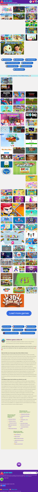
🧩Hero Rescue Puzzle (18, 438)
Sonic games (7, 326)
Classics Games (18, 59)
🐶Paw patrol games (12, 428)
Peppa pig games (31, 59)
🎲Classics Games (12, 421)
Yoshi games (6, 329)
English (3, 485)
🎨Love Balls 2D (17, 434)
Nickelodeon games (12, 66)
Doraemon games (19, 69)
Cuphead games (18, 329)
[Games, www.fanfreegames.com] (6, 1)
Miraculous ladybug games (11, 333)
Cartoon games (6, 59)
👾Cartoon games (12, 419)
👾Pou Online (17, 436)
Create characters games (12, 62)
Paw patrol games (27, 62)
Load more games (19, 313)
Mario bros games (19, 326)
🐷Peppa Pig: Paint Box (25, 414)
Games (26, 476)
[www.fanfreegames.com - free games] (6, 473)
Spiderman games (31, 329)
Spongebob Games (26, 66)
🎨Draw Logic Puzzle (18, 443)
